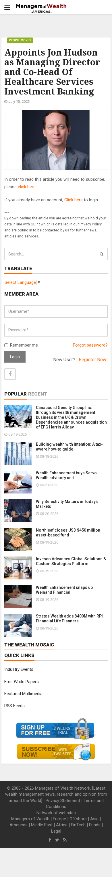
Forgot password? (90, 345)
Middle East (42, 824)
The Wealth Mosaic (29, 645)
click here (27, 186)
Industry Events (18, 669)
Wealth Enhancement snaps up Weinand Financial (64, 590)
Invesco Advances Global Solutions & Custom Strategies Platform (71, 561)
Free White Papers (21, 681)
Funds (95, 824)
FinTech (78, 824)
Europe (59, 818)
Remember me (24, 345)
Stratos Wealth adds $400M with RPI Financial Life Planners (69, 618)
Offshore (78, 818)
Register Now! (93, 359)
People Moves (20, 40)
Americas (18, 824)
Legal (56, 831)
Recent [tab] (37, 394)
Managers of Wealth (30, 818)
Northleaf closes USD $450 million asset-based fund (68, 532)
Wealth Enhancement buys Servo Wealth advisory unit (66, 475)
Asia (94, 818)
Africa (61, 824)
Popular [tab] (15, 394)
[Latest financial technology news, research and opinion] (41, 8)
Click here (73, 199)
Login (15, 357)
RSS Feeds (14, 705)
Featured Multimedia (23, 693)
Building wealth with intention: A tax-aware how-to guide (69, 446)
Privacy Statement (63, 800)
